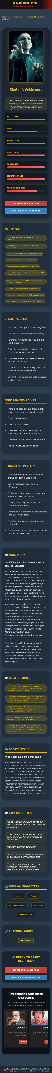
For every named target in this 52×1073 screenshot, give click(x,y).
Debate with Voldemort (26, 203)
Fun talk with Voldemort (26, 211)
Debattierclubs (24, 1068)
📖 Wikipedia (26, 941)
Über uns (46, 1068)
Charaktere (19, 17)
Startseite (6, 17)
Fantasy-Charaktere (35, 17)
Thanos (34, 896)
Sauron (18, 896)
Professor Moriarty (17, 905)
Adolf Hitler (38, 905)
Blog (40, 1068)
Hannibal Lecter (26, 915)
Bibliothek (34, 1068)
